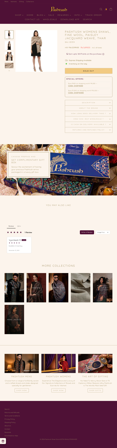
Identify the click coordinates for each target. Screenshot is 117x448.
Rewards (64, 15)
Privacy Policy (10, 419)
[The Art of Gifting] (95, 363)
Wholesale (50, 19)
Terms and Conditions (12, 416)
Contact (7, 429)
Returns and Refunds (12, 412)
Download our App (11, 435)
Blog (40, 15)
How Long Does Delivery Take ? (88, 113)
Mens (6, 1)
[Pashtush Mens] (22, 363)
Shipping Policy (10, 422)
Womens (14, 1)
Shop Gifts (95, 390)
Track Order (93, 15)
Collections (30, 1)
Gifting (21, 1)
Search (87, 19)
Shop (18, 15)
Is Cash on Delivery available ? (88, 124)
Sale (51, 15)
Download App (70, 19)
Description (88, 102)
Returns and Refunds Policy (89, 130)
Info (77, 15)
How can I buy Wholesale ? (89, 119)
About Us (8, 426)
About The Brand (88, 108)
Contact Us (32, 19)
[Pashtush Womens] (58, 363)
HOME (30, 15)
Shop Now (21, 390)
